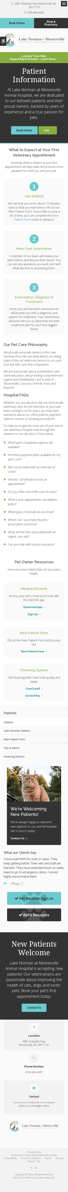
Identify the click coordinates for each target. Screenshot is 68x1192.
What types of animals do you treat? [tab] (31, 512)
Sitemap (59, 1158)
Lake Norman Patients (17, 730)
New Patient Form (32, 651)
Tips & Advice (12, 748)
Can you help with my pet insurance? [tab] (31, 544)
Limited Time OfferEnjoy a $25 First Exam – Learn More (33, 58)
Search (48, 1158)
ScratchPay (32, 695)
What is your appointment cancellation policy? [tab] (32, 502)
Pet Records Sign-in (36, 898)
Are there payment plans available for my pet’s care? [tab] (34, 457)
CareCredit (32, 688)
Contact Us (34, 1007)
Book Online (17, 23)
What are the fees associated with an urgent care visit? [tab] (32, 534)
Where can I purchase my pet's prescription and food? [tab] (28, 522)
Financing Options (14, 756)
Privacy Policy (34, 1152)
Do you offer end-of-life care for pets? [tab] (32, 492)
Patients (8, 722)
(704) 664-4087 (35, 12)
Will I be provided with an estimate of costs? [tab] (31, 469)
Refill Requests (36, 914)
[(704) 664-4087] (47, 130)
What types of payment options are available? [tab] (30, 445)
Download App (32, 607)
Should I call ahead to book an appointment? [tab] (27, 481)
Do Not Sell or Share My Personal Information (34, 1155)
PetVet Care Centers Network (39, 1177)
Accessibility (11, 1158)
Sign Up (33, 614)
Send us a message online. (34, 1105)
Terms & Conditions (31, 1158)
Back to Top (34, 1161)
